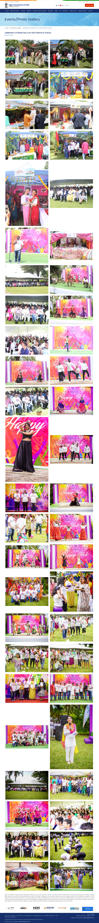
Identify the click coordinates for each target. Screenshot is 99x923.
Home (7, 10)
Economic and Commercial (39, 10)
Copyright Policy (28, 915)
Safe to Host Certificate (10, 917)
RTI (60, 10)
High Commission (14, 10)
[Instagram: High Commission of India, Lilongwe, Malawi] (62, 5)
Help (57, 915)
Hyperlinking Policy (37, 915)
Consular (23, 10)
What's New (90, 5)
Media (56, 10)
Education (50, 10)
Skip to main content (84, 1)
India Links (65, 10)
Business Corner (82, 10)
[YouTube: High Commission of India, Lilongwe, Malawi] (60, 5)
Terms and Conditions (10, 915)
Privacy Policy (19, 915)
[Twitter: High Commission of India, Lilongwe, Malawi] (56, 5)
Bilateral (29, 10)
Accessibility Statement (48, 915)
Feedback (17, 1)
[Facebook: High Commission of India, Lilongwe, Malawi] (58, 5)
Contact (12, 1)
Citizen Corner (73, 10)
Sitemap (7, 1)
